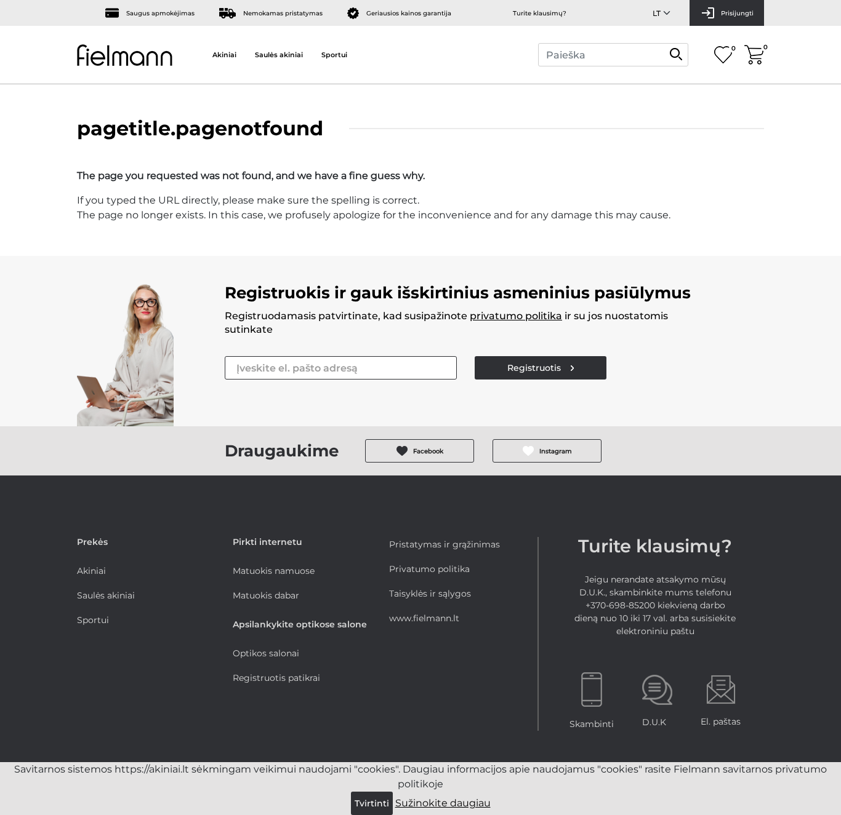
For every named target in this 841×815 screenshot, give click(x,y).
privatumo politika (516, 316)
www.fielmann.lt (424, 618)
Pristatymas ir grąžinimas (444, 544)
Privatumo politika (429, 568)
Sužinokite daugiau (443, 803)
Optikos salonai (266, 653)
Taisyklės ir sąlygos (430, 593)
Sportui (334, 54)
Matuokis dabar (266, 595)
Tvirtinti (372, 803)
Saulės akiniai (279, 54)
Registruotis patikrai (276, 677)
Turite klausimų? (539, 13)
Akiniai (224, 54)
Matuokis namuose (274, 570)
